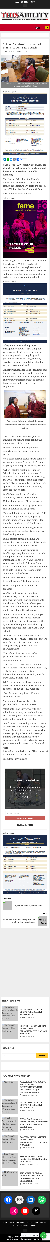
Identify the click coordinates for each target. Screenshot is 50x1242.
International (20, 1222)
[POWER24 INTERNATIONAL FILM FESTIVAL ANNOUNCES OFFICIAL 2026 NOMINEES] (10, 1031)
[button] (2, 28)
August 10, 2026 (28, 1037)
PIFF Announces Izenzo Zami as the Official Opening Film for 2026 (33, 1159)
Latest (11, 1222)
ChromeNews (25, 1239)
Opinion (43, 1222)
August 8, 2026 (27, 1165)
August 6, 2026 (27, 1184)
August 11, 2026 (28, 1130)
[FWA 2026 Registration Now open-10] (25, 257)
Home (5, 1222)
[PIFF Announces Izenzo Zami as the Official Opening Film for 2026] (10, 1160)
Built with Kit (25, 825)
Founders (24, 1225)
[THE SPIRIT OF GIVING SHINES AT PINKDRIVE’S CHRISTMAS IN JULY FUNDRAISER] (10, 1178)
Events (29, 1222)
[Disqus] (25, 962)
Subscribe (47, 27)
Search (8, 1048)
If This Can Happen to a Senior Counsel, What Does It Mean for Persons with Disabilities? (34, 1123)
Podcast (16, 1225)
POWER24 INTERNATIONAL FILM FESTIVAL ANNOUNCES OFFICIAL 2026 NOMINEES (33, 1030)
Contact (33, 1225)
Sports (35, 1222)
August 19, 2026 (28, 1018)
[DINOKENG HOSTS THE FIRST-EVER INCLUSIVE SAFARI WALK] (10, 1013)
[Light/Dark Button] (37, 28)
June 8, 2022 (9, 52)
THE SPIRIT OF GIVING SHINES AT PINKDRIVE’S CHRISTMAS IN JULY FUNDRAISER (31, 1177)
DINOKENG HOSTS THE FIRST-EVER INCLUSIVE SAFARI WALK (31, 1012)
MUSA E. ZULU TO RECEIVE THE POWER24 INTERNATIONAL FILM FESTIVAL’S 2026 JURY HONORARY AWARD (33, 1087)
